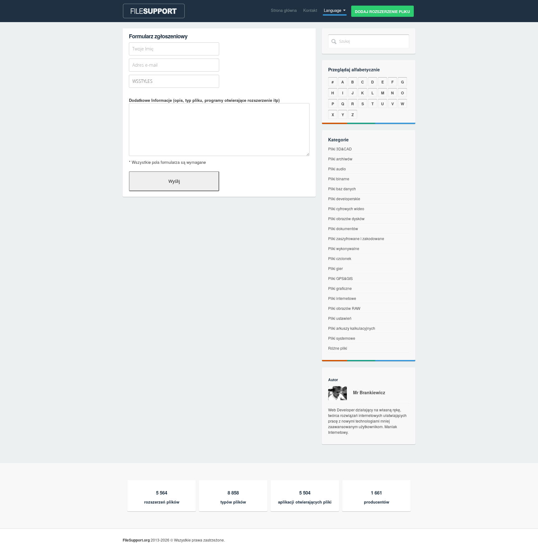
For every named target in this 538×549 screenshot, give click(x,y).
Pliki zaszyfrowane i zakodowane (356, 238)
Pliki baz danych (342, 188)
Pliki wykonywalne (343, 248)
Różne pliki (337, 348)
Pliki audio (337, 168)
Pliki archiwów (340, 158)
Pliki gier (335, 268)
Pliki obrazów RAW (344, 308)
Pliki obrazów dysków (346, 218)
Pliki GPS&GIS (340, 278)
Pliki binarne (338, 178)
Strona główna (284, 10)
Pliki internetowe (342, 298)
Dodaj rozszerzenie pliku (382, 11)
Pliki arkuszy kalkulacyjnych (351, 328)
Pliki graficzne (340, 288)
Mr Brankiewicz (369, 392)
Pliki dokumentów (343, 228)
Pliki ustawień (340, 318)
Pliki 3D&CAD (340, 148)
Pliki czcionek (339, 258)
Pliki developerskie (344, 198)
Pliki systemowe (341, 338)
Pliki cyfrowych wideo (346, 208)
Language (333, 10)
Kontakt (310, 10)
